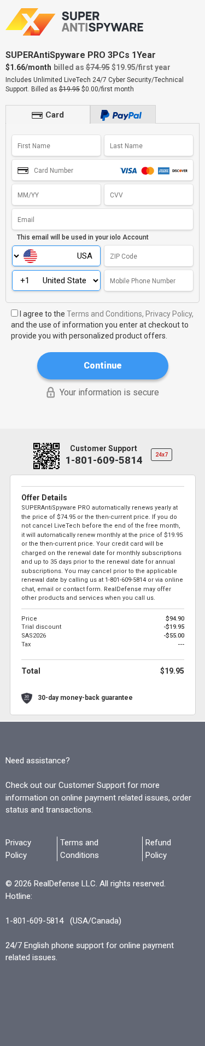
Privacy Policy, (169, 313)
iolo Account (129, 237)
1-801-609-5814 (104, 460)
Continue (103, 365)
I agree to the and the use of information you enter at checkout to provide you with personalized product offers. (102, 324)
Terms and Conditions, (105, 313)
